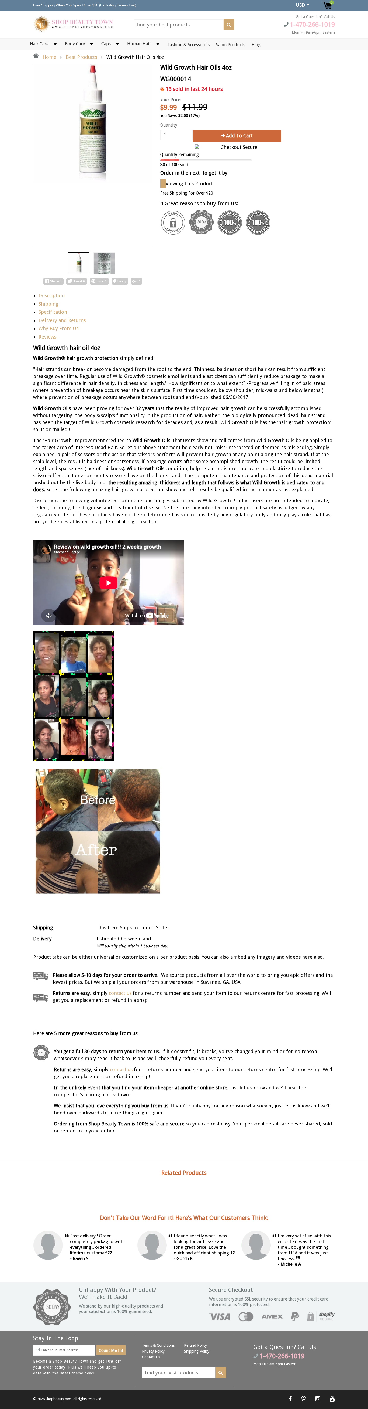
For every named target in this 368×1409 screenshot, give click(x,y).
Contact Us (151, 1357)
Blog (256, 44)
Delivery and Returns (62, 320)
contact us (121, 1069)
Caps (106, 43)
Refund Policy (195, 1345)
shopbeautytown (59, 1399)
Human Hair (139, 43)
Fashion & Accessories (189, 44)
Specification (53, 312)
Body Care (75, 43)
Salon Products (230, 44)
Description (52, 295)
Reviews (47, 337)
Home (48, 57)
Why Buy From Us (58, 328)
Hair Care (39, 43)
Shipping (48, 304)
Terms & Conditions (158, 1345)
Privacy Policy (153, 1351)
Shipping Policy (196, 1351)
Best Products (81, 57)
